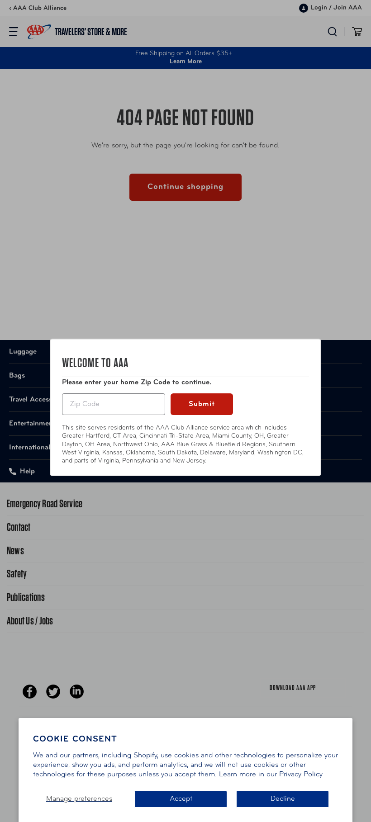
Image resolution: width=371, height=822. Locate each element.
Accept (181, 799)
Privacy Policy (301, 774)
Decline (283, 799)
